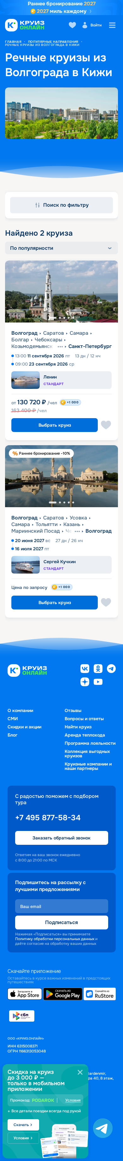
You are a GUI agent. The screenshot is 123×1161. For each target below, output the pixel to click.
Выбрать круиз (54, 425)
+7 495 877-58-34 (47, 817)
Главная (13, 42)
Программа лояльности (90, 743)
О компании (20, 710)
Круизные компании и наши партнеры (88, 766)
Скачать (21, 1124)
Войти (96, 25)
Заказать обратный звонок (61, 838)
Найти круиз (78, 727)
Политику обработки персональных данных (54, 938)
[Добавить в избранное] (106, 425)
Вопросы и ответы (84, 718)
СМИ (13, 718)
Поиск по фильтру (66, 205)
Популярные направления (53, 42)
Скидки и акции (24, 727)
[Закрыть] (80, 1072)
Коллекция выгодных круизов (87, 753)
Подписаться (61, 922)
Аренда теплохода (85, 735)
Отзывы (73, 710)
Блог (12, 735)
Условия (73, 1100)
